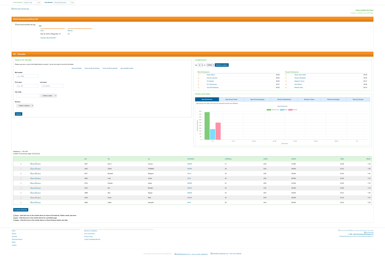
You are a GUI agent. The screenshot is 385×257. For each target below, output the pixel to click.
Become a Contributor (90, 231)
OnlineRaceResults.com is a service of (356, 236)
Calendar (14, 236)
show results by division (92, 68)
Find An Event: (18, 2)
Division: (17, 102)
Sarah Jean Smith (300, 75)
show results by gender (110, 68)
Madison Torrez (299, 81)
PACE (368, 159)
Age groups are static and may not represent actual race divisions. (217, 103)
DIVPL (265, 159)
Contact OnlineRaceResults (92, 239)
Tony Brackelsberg (212, 87)
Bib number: (19, 72)
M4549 (189, 164)
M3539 (189, 168)
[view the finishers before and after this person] (38, 164)
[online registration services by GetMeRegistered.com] (191, 253)
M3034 (189, 188)
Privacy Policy (88, 236)
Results (14, 233)
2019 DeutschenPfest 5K (25, 19)
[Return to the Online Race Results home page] (20, 9)
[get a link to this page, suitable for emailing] (361, 230)
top (196, 65)
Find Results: (49, 2)
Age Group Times (231, 99)
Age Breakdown (207, 99)
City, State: (18, 92)
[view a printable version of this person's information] (32, 164)
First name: (18, 82)
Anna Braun (298, 84)
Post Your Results (89, 233)
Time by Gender (358, 99)
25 (36, 153)
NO (85, 159)
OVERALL (228, 159)
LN (149, 159)
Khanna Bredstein (300, 78)
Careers (14, 245)
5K (68, 34)
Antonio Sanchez (212, 78)
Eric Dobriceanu (212, 84)
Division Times (309, 99)
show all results (76, 68)
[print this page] (343, 230)
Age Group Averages (257, 99)
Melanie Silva (298, 87)
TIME (342, 159)
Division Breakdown (284, 99)
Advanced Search (17, 239)
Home (13, 231)
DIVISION (190, 159)
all (38, 153)
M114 (189, 173)
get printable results (127, 68)
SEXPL (293, 159)
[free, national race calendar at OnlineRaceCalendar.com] (226, 253)
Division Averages (333, 99)
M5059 (189, 183)
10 (33, 153)
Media (13, 242)
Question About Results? (48, 38)
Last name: (43, 82)
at (204, 65)
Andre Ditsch (211, 75)
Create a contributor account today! (362, 13)
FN (109, 159)
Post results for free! (364, 10)
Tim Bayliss (210, 81)
